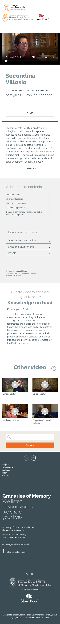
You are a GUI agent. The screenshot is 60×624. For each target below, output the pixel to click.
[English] (33, 458)
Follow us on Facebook (16, 552)
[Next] (53, 368)
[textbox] (12, 437)
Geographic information (22, 240)
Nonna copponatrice (16, 203)
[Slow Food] (30, 598)
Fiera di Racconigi (15, 199)
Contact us (7, 475)
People (12, 253)
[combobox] (30, 437)
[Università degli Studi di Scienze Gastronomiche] (30, 583)
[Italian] (26, 458)
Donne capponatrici (16, 208)
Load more (30, 168)
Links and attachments (21, 246)
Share (30, 113)
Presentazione (13, 195)
